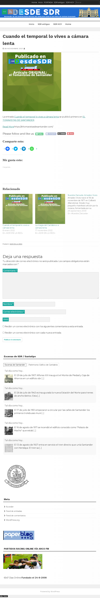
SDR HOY (70, 2)
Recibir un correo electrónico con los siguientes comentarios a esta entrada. (44, 326)
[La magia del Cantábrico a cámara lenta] (50, 209)
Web (5, 319)
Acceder (10, 507)
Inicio (40, 2)
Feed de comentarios (16, 515)
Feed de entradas (14, 511)
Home (34, 2)
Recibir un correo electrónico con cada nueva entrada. (33, 333)
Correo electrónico (13, 311)
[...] (43, 378)
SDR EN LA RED (16, 244)
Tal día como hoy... (14, 371)
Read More (8, 126)
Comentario (10, 270)
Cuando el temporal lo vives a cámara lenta (36, 117)
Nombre (8, 304)
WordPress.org (13, 520)
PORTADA (48, 2)
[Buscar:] (87, 2)
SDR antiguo (59, 2)
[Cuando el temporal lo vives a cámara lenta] (18, 209)
